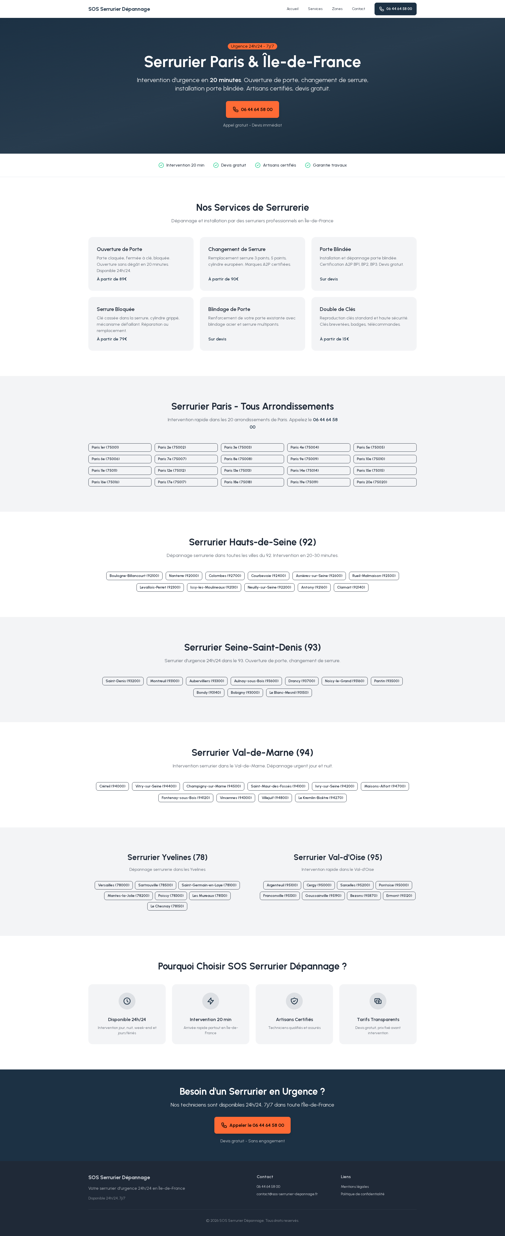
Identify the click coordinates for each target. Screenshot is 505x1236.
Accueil (293, 9)
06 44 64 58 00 (399, 9)
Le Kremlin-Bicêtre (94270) (321, 798)
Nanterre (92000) (184, 576)
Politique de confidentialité (363, 1194)
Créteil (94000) (112, 786)
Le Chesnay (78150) (167, 906)
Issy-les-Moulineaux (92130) (214, 587)
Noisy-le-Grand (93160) (344, 681)
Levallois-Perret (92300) (160, 587)
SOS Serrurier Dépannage (119, 9)
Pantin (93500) (386, 681)
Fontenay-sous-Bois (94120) (186, 798)
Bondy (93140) (209, 692)
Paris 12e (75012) (172, 470)
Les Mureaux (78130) (210, 895)
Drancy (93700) (302, 681)
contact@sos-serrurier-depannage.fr (287, 1194)
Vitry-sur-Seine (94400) (155, 786)
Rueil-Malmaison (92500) (374, 576)
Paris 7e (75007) (172, 459)
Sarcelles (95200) (355, 885)
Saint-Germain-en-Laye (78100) (209, 885)
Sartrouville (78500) (155, 885)
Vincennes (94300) (236, 798)
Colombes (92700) (225, 576)
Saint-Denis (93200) (123, 681)
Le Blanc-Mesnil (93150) (289, 692)
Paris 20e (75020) (372, 482)
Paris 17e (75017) (172, 482)
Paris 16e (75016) (105, 482)
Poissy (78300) (171, 895)
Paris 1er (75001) (105, 447)
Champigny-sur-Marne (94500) (213, 786)
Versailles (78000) (113, 885)
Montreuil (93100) (164, 681)
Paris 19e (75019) (304, 482)
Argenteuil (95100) (282, 885)
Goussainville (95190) (323, 895)
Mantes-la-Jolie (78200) (128, 895)
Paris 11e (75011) (104, 470)
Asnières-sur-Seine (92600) (319, 576)
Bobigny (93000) (245, 692)
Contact (358, 9)
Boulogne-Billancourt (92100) (134, 576)
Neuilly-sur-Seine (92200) (269, 587)
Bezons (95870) (363, 895)
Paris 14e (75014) (305, 470)
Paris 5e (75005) (371, 447)
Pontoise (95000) (394, 885)
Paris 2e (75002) (172, 447)
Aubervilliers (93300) (206, 681)
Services (315, 9)
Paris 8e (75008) (238, 459)
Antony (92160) (314, 587)
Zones (337, 9)
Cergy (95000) (319, 885)
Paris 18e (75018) (238, 482)
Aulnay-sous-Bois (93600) (256, 681)
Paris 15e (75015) (371, 470)
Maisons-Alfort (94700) (385, 786)
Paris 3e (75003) (238, 447)
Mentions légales (355, 1186)
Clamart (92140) (351, 587)
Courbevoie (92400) (268, 576)
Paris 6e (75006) (106, 459)
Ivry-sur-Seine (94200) (334, 786)
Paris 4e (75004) (305, 447)
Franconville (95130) (279, 895)
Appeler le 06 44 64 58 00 (256, 1125)
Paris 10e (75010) (371, 459)
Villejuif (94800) (275, 798)
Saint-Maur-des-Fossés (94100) (278, 786)
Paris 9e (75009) (305, 459)
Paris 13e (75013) (237, 470)
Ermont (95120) (399, 895)
